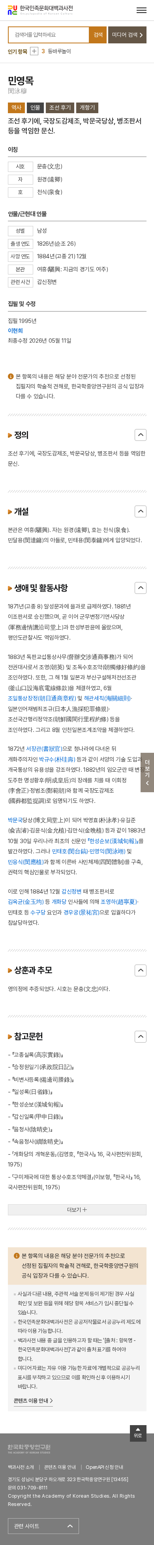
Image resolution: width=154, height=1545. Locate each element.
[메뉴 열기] (141, 10)
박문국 (15, 820)
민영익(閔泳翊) (108, 851)
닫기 (140, 435)
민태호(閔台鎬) (70, 851)
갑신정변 (72, 891)
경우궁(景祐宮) (82, 912)
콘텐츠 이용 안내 (31, 1401)
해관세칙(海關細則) (107, 698)
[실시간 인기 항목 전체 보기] (34, 51)
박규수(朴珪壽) (57, 759)
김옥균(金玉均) (26, 901)
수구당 (37, 912)
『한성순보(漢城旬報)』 (113, 841)
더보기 (74, 1210)
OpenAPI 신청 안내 (104, 1467)
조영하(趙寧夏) (119, 901)
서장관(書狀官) (44, 748)
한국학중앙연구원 (29, 1449)
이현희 (15, 330)
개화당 (59, 901)
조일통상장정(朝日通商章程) (42, 698)
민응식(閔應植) (26, 861)
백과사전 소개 (21, 1467)
